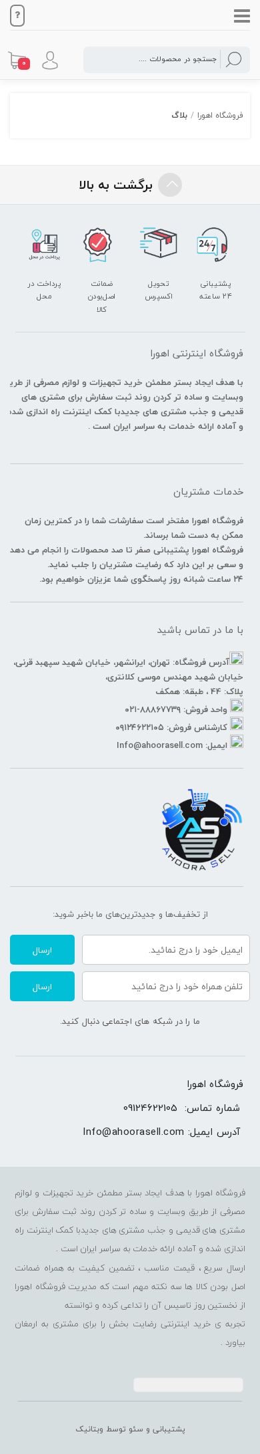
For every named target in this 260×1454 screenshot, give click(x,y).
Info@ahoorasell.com (134, 1131)
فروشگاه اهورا (220, 115)
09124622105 (150, 1107)
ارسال (42, 950)
